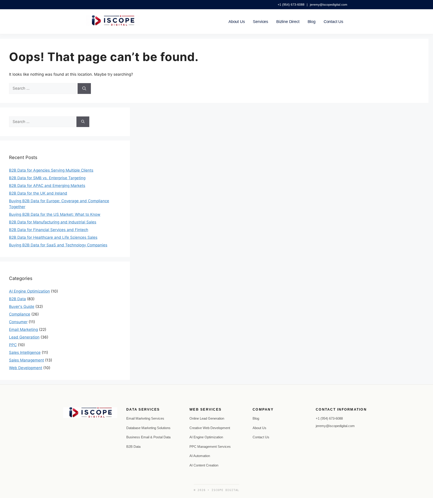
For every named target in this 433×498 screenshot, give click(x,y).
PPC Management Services (210, 446)
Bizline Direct (287, 21)
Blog (312, 21)
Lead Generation (24, 337)
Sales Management (26, 360)
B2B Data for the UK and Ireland (38, 193)
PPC (13, 345)
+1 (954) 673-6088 (291, 4)
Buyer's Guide (21, 306)
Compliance (19, 314)
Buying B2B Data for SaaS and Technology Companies (58, 245)
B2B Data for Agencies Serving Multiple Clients (51, 170)
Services (260, 21)
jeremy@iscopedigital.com (328, 4)
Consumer (18, 322)
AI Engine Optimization (29, 291)
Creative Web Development (209, 428)
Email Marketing (23, 329)
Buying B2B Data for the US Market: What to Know (54, 214)
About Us (236, 21)
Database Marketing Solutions (148, 428)
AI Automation (199, 456)
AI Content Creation (203, 465)
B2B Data (17, 299)
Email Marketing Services (145, 418)
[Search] (84, 88)
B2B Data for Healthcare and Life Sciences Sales (53, 237)
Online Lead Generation (206, 418)
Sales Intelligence (25, 352)
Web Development (25, 368)
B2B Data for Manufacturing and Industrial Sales (52, 222)
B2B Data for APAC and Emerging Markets (47, 185)
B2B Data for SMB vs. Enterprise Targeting (47, 178)
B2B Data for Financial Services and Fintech (48, 229)
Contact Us (333, 21)
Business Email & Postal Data (148, 437)
